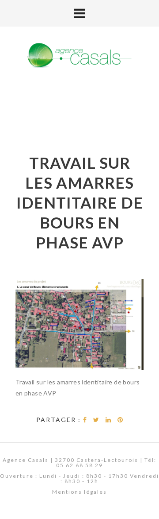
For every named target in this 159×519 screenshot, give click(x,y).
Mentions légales (79, 491)
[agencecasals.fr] (79, 56)
